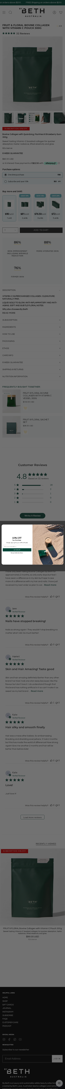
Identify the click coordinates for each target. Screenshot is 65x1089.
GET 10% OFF (17, 549)
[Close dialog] (60, 527)
